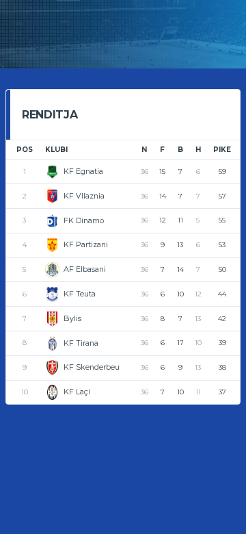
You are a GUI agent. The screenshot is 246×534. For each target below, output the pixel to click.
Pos (24, 149)
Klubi (56, 149)
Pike (222, 149)
